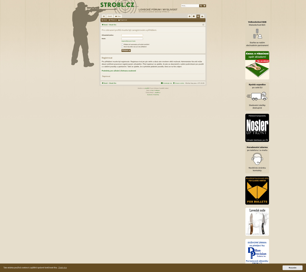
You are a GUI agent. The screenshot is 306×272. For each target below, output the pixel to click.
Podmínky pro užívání (110, 71)
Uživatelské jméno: (108, 35)
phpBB (147, 88)
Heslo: (104, 38)
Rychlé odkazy (104, 17)
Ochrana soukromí (128, 71)
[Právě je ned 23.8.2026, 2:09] (203, 24)
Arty (152, 90)
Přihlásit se (113, 20)
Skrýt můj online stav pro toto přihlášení (135, 46)
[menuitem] (189, 16)
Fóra (118, 16)
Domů (110, 16)
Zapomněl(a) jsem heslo (128, 41)
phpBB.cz (157, 92)
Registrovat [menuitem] (202, 17)
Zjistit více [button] (62, 268)
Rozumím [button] (292, 268)
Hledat (105, 20)
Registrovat (123, 20)
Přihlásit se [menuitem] (198, 17)
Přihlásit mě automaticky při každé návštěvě (136, 44)
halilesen (157, 90)
